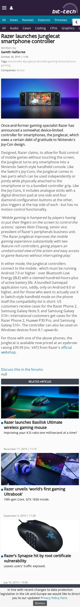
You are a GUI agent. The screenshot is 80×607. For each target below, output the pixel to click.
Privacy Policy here (54, 598)
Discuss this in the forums (22, 369)
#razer (21, 70)
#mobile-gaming (47, 61)
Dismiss (40, 603)
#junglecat (29, 61)
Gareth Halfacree (13, 52)
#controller (15, 61)
